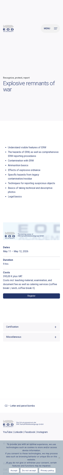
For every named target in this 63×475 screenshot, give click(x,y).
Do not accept (29, 470)
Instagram (42, 432)
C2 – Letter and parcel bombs (20, 405)
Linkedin (18, 432)
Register (31, 296)
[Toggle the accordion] (55, 327)
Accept (14, 470)
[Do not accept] (59, 457)
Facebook (30, 432)
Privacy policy (47, 470)
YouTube (7, 432)
